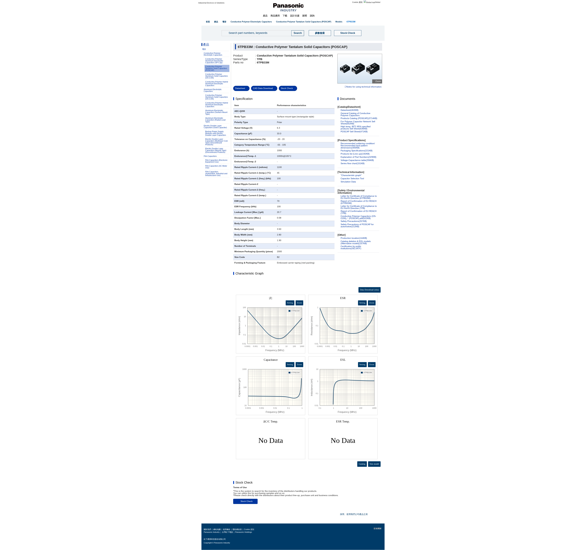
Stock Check (347, 33)
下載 (285, 15)
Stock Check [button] (244, 482)
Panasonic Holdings (243, 532)
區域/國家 (377, 528)
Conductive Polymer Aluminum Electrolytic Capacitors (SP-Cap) (214, 61)
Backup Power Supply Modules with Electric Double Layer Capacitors (215, 133)
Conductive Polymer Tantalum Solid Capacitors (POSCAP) (303, 22)
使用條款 (226, 529)
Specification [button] (244, 98)
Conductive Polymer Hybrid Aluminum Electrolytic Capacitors (216, 84)
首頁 (208, 22)
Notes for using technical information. (364, 87)
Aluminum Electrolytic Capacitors (213, 90)
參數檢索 (320, 33)
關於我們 (207, 529)
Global (377, 2)
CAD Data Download (263, 88)
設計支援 (294, 15)
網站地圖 (217, 529)
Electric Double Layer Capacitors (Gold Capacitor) (215, 127)
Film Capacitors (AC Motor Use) (216, 167)
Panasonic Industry (212, 532)
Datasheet (240, 88)
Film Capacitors (210, 156)
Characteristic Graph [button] (249, 273)
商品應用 (275, 15)
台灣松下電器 (227, 532)
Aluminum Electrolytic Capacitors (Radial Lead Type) (215, 120)
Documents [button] (347, 98)
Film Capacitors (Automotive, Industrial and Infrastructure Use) (216, 173)
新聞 (304, 15)
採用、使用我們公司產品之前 (354, 514)
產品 (265, 15)
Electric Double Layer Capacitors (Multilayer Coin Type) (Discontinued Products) (216, 142)
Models (338, 22)
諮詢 (312, 15)
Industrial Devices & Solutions (211, 3)
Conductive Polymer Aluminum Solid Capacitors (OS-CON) (216, 76)
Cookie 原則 (357, 2)
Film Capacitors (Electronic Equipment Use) (216, 161)
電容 (224, 22)
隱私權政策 (237, 529)
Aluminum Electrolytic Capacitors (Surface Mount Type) (216, 112)
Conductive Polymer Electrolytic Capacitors (251, 22)
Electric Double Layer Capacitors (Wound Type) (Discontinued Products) (215, 150)
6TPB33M (351, 22)
